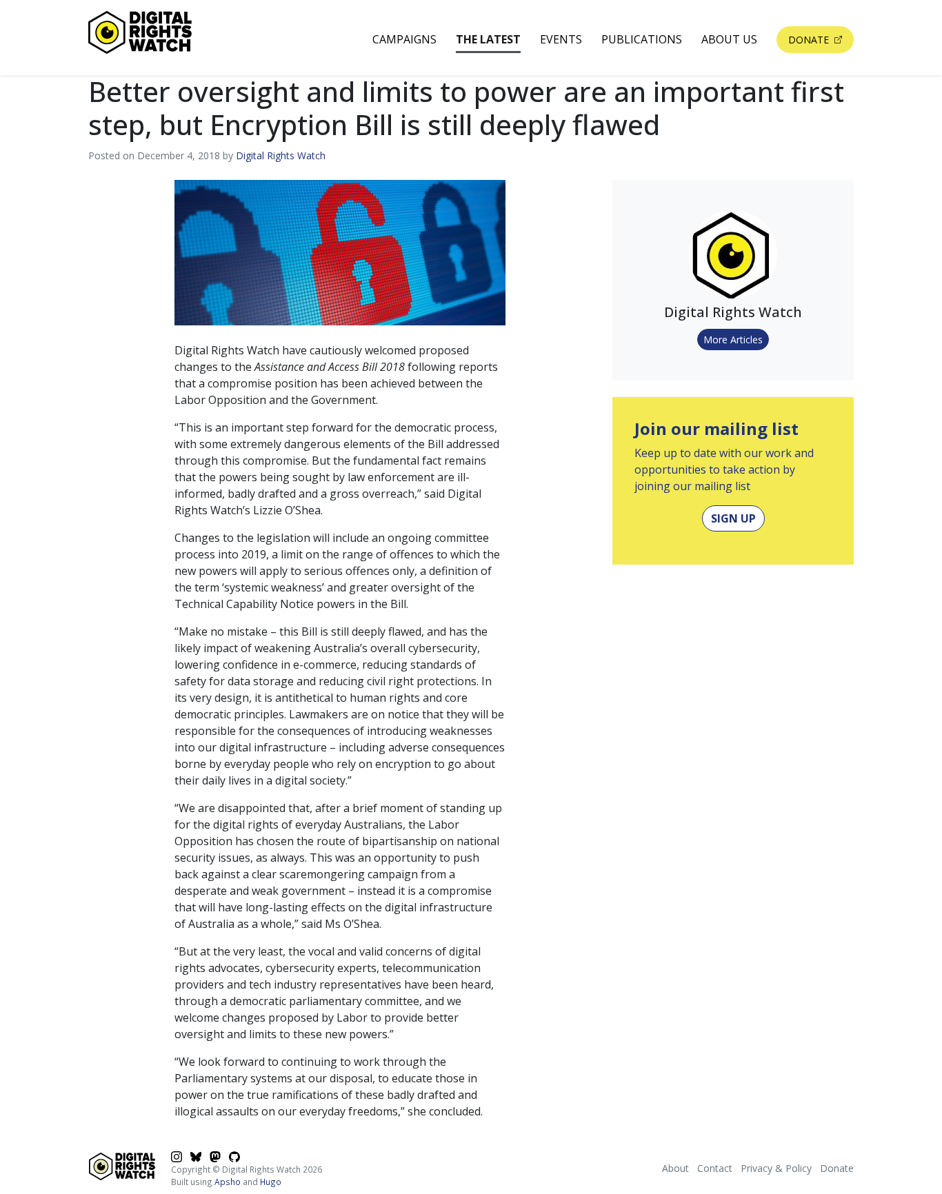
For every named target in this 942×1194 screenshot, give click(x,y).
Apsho (227, 1181)
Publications (641, 39)
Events (561, 39)
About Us (729, 39)
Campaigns (404, 39)
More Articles (733, 339)
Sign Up (733, 518)
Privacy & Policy (776, 1168)
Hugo (270, 1181)
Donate (810, 39)
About (675, 1168)
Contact (714, 1168)
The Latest (488, 39)
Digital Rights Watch (280, 155)
